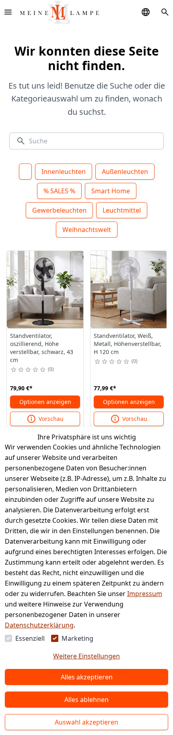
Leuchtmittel (122, 210)
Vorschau (51, 418)
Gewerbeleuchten (59, 210)
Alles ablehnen (86, 699)
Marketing (77, 638)
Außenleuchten (125, 171)
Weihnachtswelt (86, 229)
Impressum (144, 593)
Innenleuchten (63, 171)
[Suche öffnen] (165, 12)
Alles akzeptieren (87, 677)
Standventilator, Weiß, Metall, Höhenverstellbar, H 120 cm (127, 344)
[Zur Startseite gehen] (59, 12)
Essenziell (30, 638)
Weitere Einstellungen (86, 656)
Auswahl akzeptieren (86, 722)
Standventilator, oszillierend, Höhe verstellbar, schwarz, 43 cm (41, 348)
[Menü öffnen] (8, 12)
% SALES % (59, 190)
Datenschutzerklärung (39, 625)
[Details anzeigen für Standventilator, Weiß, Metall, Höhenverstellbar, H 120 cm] (129, 289)
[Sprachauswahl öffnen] (146, 12)
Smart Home (110, 190)
